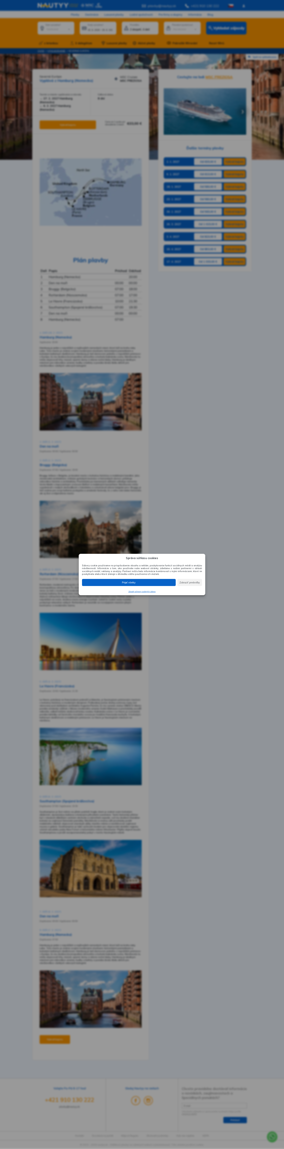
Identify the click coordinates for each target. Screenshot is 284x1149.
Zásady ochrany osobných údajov (142, 591)
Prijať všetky (129, 582)
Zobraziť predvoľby (189, 582)
